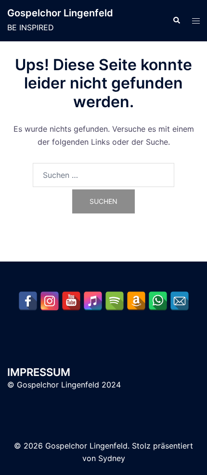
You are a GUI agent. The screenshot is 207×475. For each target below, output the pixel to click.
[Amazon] (136, 301)
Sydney (111, 458)
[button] (176, 21)
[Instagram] (49, 301)
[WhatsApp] (158, 301)
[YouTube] (71, 301)
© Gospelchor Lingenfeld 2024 (64, 384)
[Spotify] (114, 301)
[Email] (179, 301)
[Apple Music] (93, 301)
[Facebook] (28, 301)
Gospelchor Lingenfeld (60, 13)
